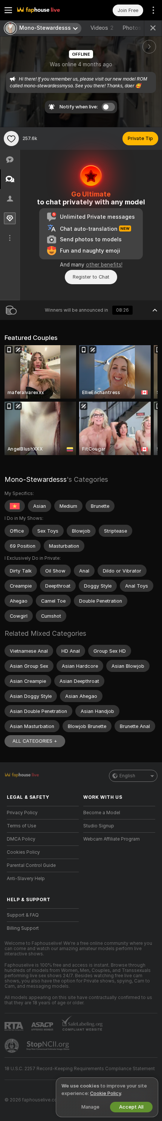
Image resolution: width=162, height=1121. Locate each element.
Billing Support (23, 928)
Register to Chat (91, 277)
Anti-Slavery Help (26, 878)
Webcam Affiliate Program (111, 839)
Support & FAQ (23, 915)
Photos (134, 27)
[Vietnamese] (15, 506)
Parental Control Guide (31, 865)
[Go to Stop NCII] (48, 1045)
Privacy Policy (22, 812)
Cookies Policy (23, 852)
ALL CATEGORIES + (34, 741)
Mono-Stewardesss (36, 479)
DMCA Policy (21, 839)
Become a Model (101, 812)
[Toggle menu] (8, 10)
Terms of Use (21, 826)
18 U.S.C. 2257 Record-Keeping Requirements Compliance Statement (80, 1068)
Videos (101, 27)
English (127, 775)
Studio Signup (98, 826)
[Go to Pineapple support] (12, 1046)
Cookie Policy (105, 1093)
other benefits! (104, 265)
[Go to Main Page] (49, 10)
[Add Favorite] (11, 138)
